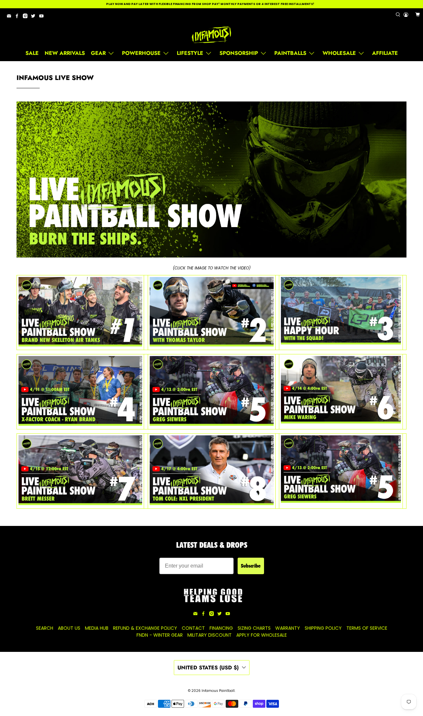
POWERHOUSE (141, 53)
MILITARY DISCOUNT (209, 635)
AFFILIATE (385, 53)
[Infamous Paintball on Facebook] (18, 17)
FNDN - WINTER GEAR (159, 635)
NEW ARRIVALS (65, 53)
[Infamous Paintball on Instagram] (27, 17)
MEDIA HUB (96, 628)
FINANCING (221, 628)
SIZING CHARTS (254, 628)
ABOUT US (69, 628)
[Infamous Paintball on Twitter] (35, 17)
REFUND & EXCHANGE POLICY (145, 628)
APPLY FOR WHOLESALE (261, 635)
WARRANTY (287, 628)
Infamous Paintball (218, 690)
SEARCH (44, 628)
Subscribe (251, 566)
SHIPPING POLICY (323, 628)
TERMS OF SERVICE (366, 628)
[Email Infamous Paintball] (11, 17)
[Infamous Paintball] (211, 35)
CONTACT (193, 628)
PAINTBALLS (290, 53)
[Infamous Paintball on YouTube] (43, 17)
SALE (32, 53)
